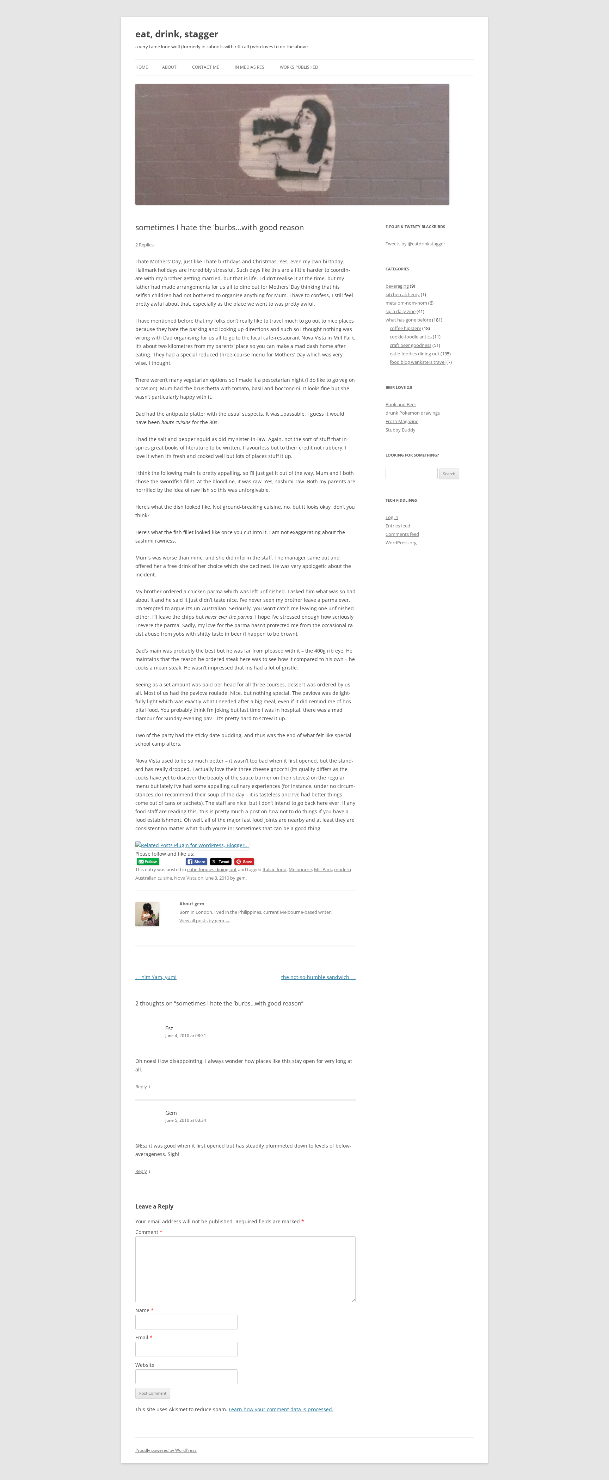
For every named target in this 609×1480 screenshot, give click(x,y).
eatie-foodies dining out (212, 869)
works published (299, 67)
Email (144, 1337)
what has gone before (408, 320)
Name (144, 1310)
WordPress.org (401, 542)
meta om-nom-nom (406, 303)
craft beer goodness (410, 345)
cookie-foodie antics (411, 337)
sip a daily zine (401, 311)
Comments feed (402, 534)
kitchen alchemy (403, 294)
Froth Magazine (402, 421)
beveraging (397, 286)
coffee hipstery (405, 328)
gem (241, 878)
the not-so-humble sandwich (318, 977)
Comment (148, 1232)
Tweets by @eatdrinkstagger (415, 243)
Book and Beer (401, 404)
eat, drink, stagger (177, 33)
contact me (205, 67)
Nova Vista (185, 878)
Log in (392, 517)
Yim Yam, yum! (156, 977)
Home (141, 67)
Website (144, 1365)
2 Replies (144, 244)
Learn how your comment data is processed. (281, 1409)
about (169, 67)
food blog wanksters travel (417, 362)
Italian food (275, 869)
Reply (141, 1086)
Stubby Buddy (401, 430)
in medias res (249, 67)
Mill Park (323, 869)
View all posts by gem (204, 920)
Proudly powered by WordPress (166, 1450)
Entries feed (398, 525)
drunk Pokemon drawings (413, 413)
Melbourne (300, 869)
